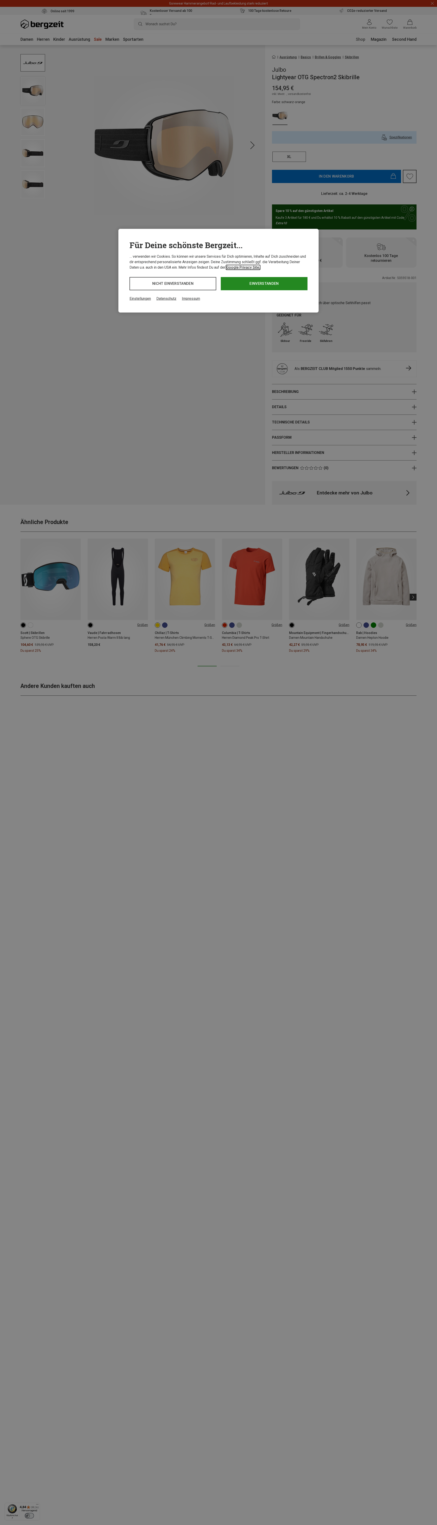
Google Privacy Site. (243, 267)
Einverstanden (264, 283)
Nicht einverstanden (172, 283)
